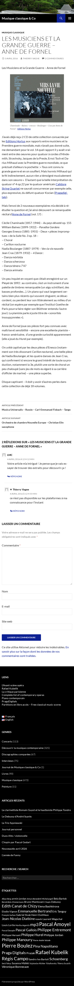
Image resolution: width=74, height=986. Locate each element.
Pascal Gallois (26, 930)
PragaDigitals (9, 701)
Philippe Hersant (11, 935)
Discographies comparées (16, 754)
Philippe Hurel (32, 934)
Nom (5, 591)
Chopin (47, 902)
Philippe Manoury (17, 939)
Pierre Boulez (17, 945)
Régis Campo (15, 958)
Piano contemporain (13, 698)
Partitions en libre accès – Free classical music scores (31, 704)
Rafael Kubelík (10, 688)
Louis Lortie (8, 925)
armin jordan (19, 898)
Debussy (56, 901)
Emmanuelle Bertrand (35, 911)
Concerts (7, 741)
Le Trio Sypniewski (12, 822)
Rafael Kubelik (51, 952)
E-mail (6, 606)
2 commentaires (54, 58)
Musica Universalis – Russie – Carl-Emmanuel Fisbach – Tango (36, 407)
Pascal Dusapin (8, 930)
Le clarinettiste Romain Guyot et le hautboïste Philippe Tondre (36, 809)
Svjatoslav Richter (37, 963)
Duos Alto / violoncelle (14, 835)
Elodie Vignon (9, 911)
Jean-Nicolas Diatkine (18, 919)
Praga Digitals (14, 952)
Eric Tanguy (59, 911)
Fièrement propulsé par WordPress (18, 981)
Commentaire (11, 545)
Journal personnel (12, 829)
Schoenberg (58, 959)
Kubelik (38, 919)
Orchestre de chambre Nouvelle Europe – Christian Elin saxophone (33, 422)
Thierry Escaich (63, 963)
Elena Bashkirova (48, 906)
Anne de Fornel (21, 214)
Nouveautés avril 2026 (14, 848)
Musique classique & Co (19, 18)
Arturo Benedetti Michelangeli (40, 899)
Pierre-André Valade (41, 940)
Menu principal (69, 18)
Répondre (16, 476)
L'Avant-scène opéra (13, 685)
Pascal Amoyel (55, 924)
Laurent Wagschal (52, 918)
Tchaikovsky (51, 963)
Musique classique (13, 32)
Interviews (7, 760)
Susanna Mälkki (20, 963)
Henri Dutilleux (40, 914)
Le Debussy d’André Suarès (17, 816)
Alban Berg (6, 899)
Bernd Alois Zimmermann (13, 902)
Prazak (30, 953)
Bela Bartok (60, 898)
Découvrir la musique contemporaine (22, 747)
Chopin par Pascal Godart (16, 842)
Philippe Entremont (54, 929)
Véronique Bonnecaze (15, 966)
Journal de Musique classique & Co (21, 767)
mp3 (34, 924)
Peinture (6, 786)
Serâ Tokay (6, 963)
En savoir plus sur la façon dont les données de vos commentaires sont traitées (35, 651)
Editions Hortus (24, 128)
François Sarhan (9, 915)
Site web (7, 621)
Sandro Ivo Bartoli (39, 959)
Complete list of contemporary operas (23, 694)
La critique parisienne (14, 691)
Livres (5, 773)
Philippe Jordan (53, 935)
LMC (9, 454)
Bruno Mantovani (34, 901)
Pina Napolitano (45, 946)
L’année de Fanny (11, 855)
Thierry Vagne (31, 58)
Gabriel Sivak (23, 914)
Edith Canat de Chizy (19, 905)
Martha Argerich (22, 925)
